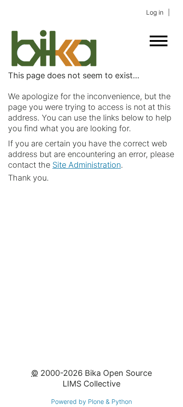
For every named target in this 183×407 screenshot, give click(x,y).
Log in (154, 12)
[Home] (53, 64)
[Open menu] (158, 41)
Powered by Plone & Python (91, 401)
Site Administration (86, 164)
